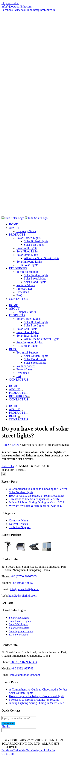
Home (5, 444)
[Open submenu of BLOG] (18, 417)
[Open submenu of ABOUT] (21, 390)
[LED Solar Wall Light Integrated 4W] (47, 551)
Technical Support (20, 527)
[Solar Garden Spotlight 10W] (8, 551)
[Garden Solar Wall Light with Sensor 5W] (34, 551)
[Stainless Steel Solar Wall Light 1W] (21, 551)
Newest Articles (18, 523)
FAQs (15, 444)
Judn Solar (7, 466)
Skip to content (10, 3)
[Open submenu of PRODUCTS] (26, 393)
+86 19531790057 (22, 582)
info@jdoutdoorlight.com (16, 6)
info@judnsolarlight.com (24, 589)
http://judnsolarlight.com (22, 595)
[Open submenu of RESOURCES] (28, 397)
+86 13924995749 (22, 668)
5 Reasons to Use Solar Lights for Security (34, 499)
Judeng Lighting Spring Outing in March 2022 (36, 502)
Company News (18, 520)
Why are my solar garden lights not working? (35, 505)
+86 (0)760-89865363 (23, 576)
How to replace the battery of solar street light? (36, 495)
